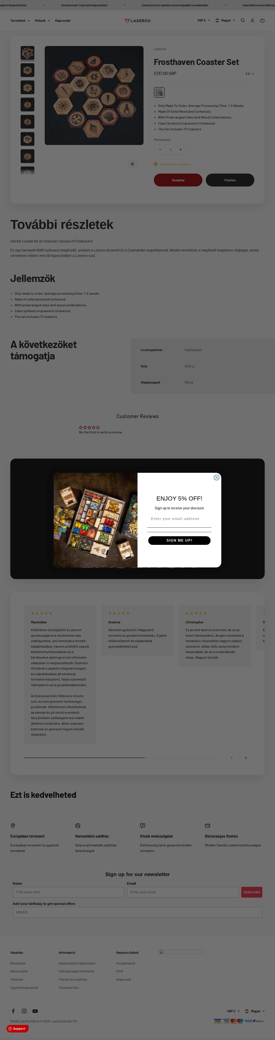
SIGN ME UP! (179, 540)
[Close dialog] (216, 477)
